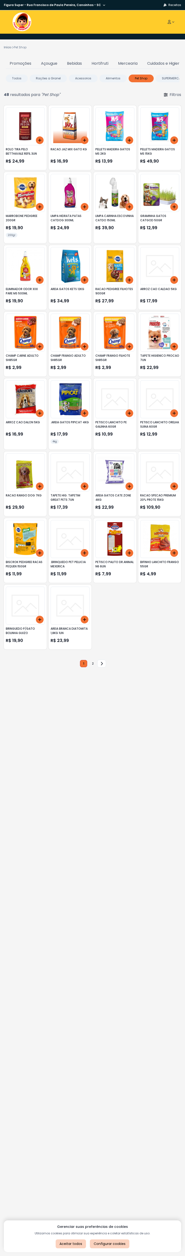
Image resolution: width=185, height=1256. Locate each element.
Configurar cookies (110, 1243)
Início (8, 47)
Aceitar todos (70, 1243)
